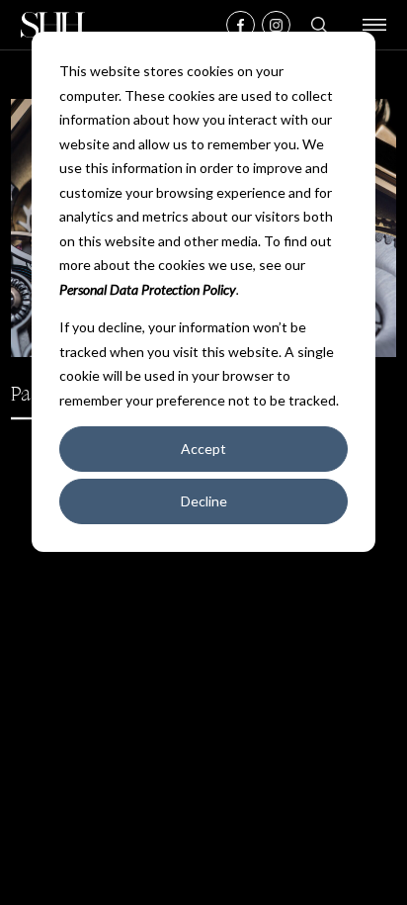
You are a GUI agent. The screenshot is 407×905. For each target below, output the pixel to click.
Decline (204, 501)
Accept (203, 448)
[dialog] (203, 292)
